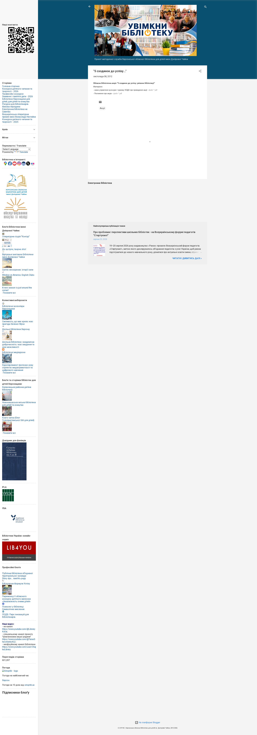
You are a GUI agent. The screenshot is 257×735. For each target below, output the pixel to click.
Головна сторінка (10, 86)
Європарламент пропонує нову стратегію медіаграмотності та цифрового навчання (17, 367)
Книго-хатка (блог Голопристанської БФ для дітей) (18, 419)
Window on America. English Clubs (18, 275)
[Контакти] (21, 52)
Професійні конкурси (12, 94)
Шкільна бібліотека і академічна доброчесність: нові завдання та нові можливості (18, 344)
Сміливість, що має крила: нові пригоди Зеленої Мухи (17, 322)
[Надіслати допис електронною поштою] (100, 103)
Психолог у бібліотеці (13, 606)
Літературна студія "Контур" (16, 236)
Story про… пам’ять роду (14, 578)
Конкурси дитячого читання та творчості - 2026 (17, 90)
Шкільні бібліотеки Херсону (16, 329)
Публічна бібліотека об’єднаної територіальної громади (17, 574)
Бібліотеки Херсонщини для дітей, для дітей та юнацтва (16, 100)
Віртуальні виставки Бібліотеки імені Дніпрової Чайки (17, 255)
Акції (102, 108)
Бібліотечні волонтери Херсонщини (13, 307)
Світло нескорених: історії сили (17, 269)
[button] (200, 71)
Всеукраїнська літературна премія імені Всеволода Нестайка (19, 115)
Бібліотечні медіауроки (13, 352)
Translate (23, 152)
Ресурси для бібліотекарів (15, 104)
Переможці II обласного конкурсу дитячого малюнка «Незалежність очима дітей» (16, 599)
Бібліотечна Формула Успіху (16, 583)
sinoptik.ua (29, 685)
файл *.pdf (153, 90)
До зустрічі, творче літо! (14, 249)
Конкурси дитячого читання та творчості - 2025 (17, 120)
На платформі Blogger (149, 722)
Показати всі (9, 293)
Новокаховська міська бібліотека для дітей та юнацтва (19, 403)
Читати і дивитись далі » (187, 258)
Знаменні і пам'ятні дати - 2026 (17, 96)
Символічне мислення (13, 609)
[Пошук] (205, 7)
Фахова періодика (11, 106)
